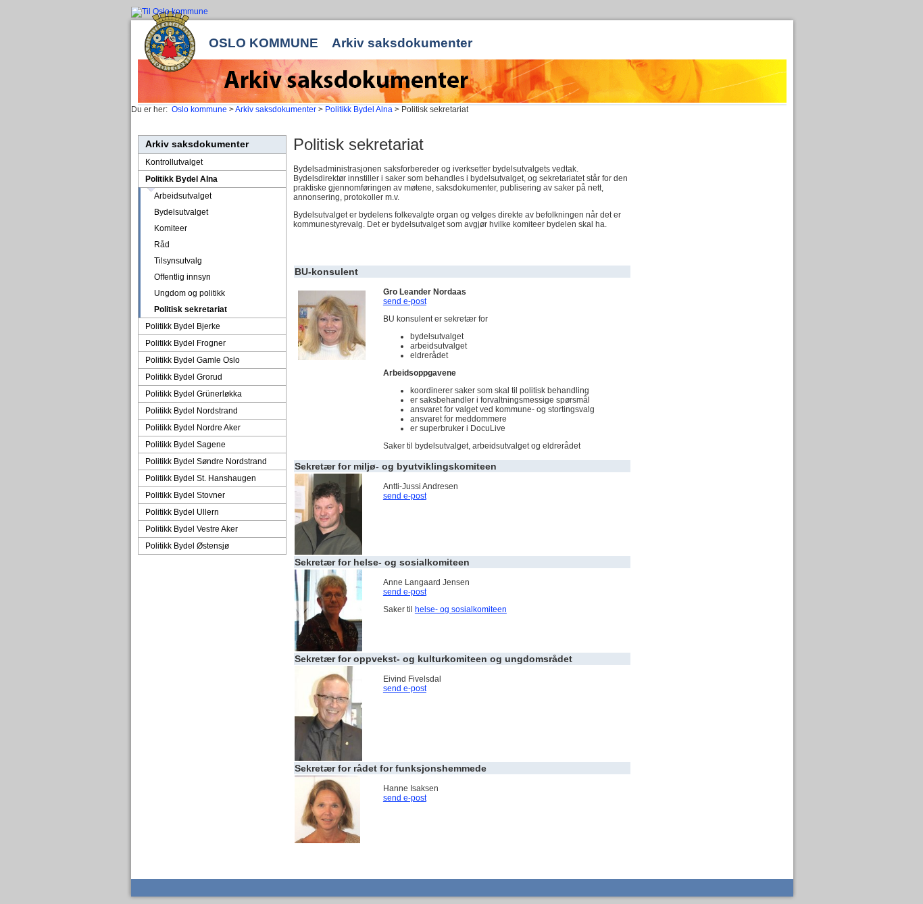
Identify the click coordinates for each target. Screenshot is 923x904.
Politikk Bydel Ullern (182, 512)
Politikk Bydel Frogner (185, 343)
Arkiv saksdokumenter (402, 43)
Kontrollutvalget (174, 162)
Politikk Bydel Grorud (183, 377)
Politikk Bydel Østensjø (187, 546)
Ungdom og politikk (189, 293)
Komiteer (170, 228)
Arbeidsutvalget (182, 196)
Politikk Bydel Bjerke (182, 326)
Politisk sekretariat (190, 309)
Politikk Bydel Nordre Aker (193, 427)
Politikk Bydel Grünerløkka (193, 394)
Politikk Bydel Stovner (185, 495)
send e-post (404, 301)
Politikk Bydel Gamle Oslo (192, 360)
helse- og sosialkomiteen (461, 609)
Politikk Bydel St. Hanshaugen (200, 478)
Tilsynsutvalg (178, 261)
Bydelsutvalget (181, 212)
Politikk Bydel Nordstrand (191, 411)
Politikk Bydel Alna (359, 109)
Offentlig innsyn (182, 277)
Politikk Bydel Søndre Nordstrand (206, 461)
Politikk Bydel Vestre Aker (191, 529)
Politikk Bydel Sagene (185, 444)
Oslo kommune (263, 43)
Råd (162, 244)
